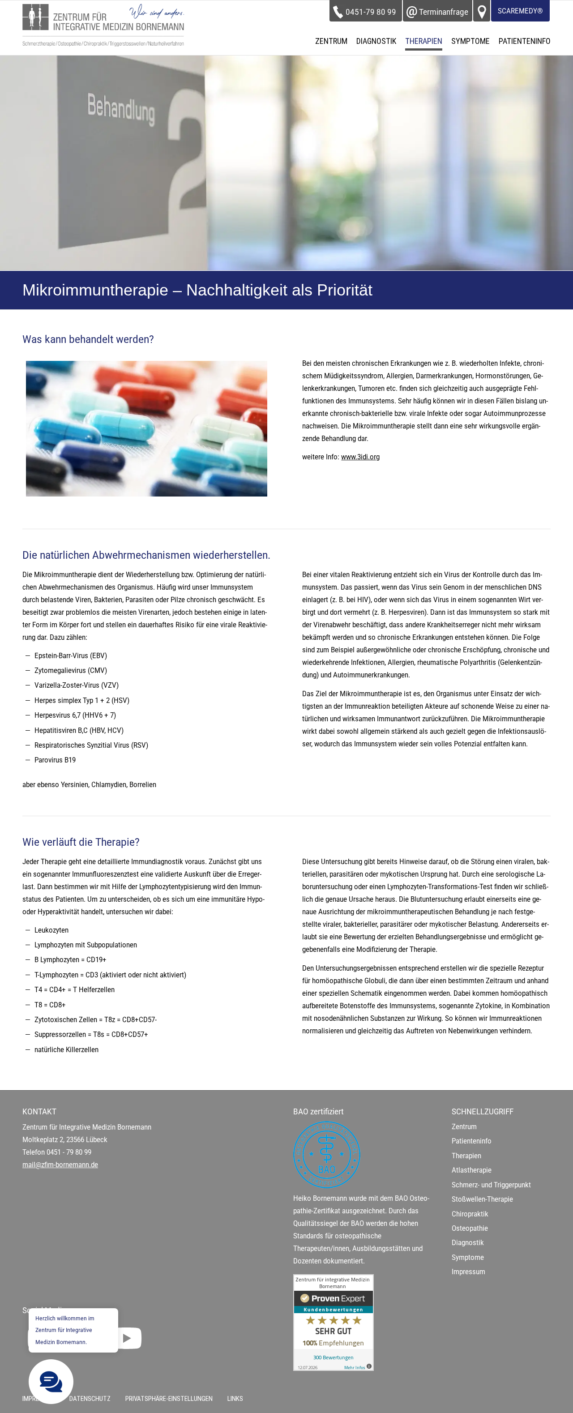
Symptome (468, 1257)
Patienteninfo (472, 1141)
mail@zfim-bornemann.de (60, 1164)
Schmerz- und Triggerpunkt (491, 1185)
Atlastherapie (472, 1170)
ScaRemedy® (520, 11)
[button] (51, 1381)
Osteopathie (470, 1228)
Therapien (466, 1156)
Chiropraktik (470, 1214)
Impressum (468, 1271)
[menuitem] (331, 41)
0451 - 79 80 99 (69, 1152)
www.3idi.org (360, 457)
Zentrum (464, 1126)
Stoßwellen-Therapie (482, 1199)
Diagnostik (468, 1242)
